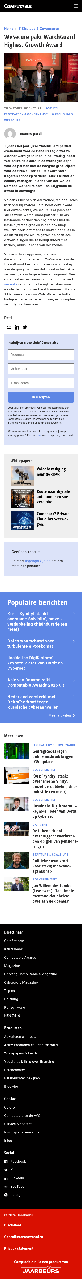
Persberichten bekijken (22, 1078)
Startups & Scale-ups (51, 854)
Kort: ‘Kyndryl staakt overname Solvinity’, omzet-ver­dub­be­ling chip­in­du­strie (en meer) (55, 783)
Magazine (12, 966)
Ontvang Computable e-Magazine (30, 974)
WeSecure (12, 120)
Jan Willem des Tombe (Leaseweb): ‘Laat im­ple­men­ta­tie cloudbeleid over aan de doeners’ (54, 893)
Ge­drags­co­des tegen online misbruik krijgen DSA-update (53, 756)
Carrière (40, 824)
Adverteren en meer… (20, 1037)
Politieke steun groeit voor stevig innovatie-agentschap (52, 866)
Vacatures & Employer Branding (29, 1062)
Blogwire (11, 1087)
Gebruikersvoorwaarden (23, 1237)
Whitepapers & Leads (21, 1053)
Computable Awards (20, 957)
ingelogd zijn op (37, 561)
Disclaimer (12, 1225)
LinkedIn (17, 1178)
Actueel (52, 108)
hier (39, 435)
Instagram (19, 1195)
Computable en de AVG (22, 1116)
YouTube (17, 1186)
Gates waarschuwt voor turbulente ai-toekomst (30, 643)
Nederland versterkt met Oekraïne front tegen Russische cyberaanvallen (32, 702)
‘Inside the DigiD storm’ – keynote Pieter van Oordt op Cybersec (35, 663)
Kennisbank (13, 949)
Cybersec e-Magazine (21, 982)
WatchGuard (62, 114)
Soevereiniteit (45, 769)
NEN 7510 (12, 1016)
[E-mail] (8, 327)
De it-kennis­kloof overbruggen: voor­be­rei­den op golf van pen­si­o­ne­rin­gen (55, 838)
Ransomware (14, 1007)
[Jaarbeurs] (41, 1269)
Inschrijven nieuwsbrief (22, 1132)
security (10, 284)
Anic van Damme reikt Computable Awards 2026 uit (35, 682)
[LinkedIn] (17, 327)
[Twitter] (25, 327)
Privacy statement (18, 1248)
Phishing (11, 999)
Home (9, 29)
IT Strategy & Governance (38, 29)
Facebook (18, 1161)
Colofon (10, 1107)
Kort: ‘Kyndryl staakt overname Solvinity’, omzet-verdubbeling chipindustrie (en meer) (37, 621)
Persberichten (15, 1070)
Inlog (8, 1141)
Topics (9, 991)
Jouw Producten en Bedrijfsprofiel (31, 1045)
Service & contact (18, 1124)
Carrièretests (14, 941)
